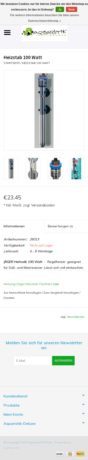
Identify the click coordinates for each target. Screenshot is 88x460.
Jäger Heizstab (27, 284)
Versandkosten (43, 205)
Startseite (12, 63)
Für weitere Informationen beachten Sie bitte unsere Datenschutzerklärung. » (44, 18)
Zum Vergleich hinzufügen (61, 292)
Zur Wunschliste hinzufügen (22, 292)
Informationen (14, 226)
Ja (59, 9)
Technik (45, 284)
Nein (72, 9)
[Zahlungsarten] (59, 453)
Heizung (9, 284)
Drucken (9, 297)
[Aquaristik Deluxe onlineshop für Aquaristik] (51, 32)
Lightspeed (11, 447)
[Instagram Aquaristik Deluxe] (69, 375)
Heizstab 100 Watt (36, 63)
